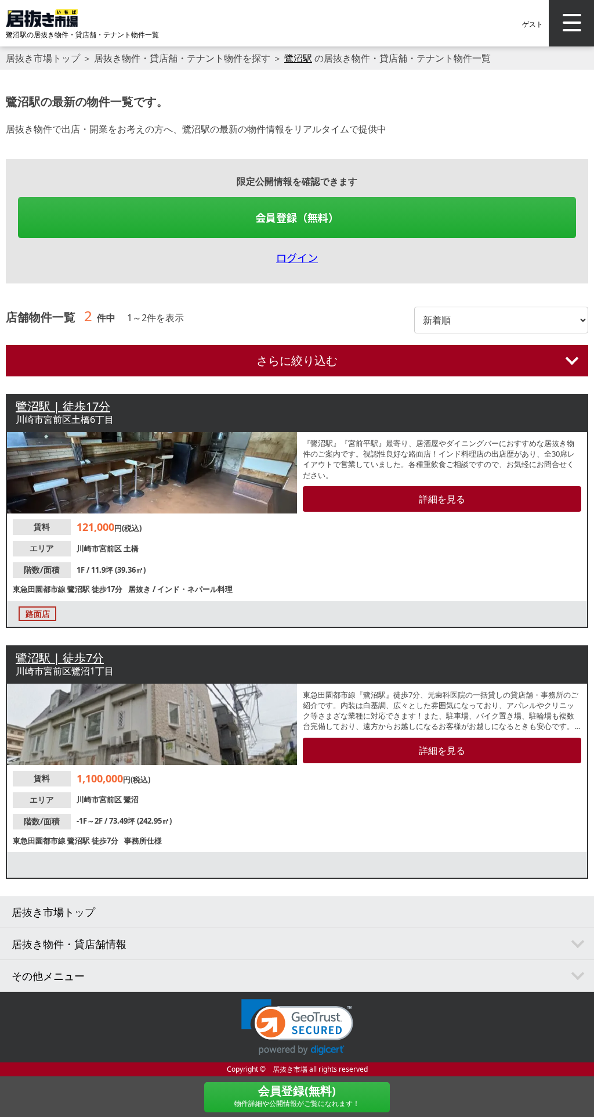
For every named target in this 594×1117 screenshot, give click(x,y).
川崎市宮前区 (100, 548)
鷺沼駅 (298, 58)
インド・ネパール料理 (195, 589)
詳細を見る (442, 499)
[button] (297, 1027)
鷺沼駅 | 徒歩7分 (60, 658)
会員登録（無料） (297, 217)
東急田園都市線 (40, 589)
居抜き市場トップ (43, 58)
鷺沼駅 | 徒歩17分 (63, 406)
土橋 (131, 548)
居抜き (140, 589)
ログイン (297, 257)
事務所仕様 (143, 840)
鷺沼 (131, 799)
